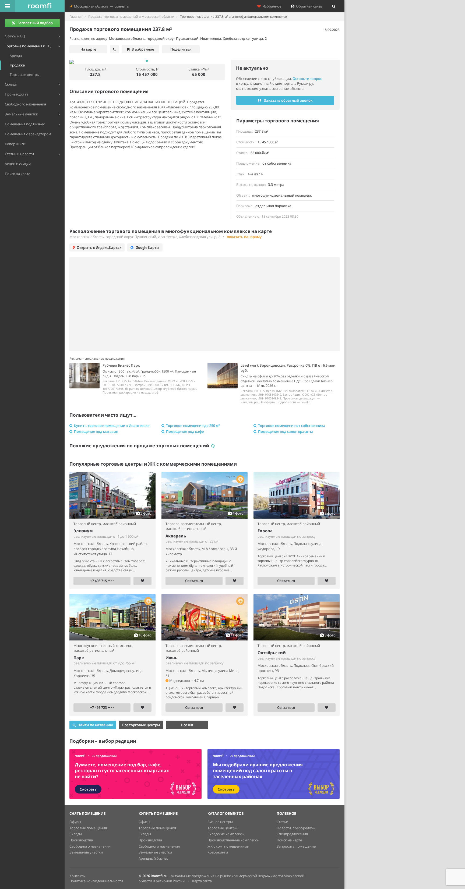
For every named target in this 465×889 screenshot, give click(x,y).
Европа (265, 530)
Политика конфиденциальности (96, 881)
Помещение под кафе (185, 431)
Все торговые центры (141, 724)
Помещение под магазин (96, 431)
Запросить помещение (296, 846)
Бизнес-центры (220, 821)
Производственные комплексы (233, 840)
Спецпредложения (292, 833)
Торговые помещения (88, 828)
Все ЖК (187, 724)
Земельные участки (86, 852)
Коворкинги (217, 852)
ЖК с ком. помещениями (228, 846)
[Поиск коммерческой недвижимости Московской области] (40, 6)
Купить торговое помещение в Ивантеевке (111, 425)
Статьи (282, 821)
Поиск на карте (289, 840)
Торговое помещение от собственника (291, 425)
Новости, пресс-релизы (296, 828)
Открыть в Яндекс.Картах (99, 247)
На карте (88, 49)
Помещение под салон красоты (285, 431)
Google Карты (147, 247)
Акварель (175, 536)
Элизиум (83, 530)
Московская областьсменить (100, 6)
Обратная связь (308, 6)
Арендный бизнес (153, 858)
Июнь (171, 657)
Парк (78, 657)
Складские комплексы (225, 833)
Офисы (75, 821)
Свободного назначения (90, 846)
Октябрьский (272, 652)
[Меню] (7, 6)
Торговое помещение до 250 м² (193, 425)
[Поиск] (333, 6)
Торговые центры (222, 828)
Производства (81, 840)
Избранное (271, 6)
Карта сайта (202, 881)
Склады (75, 833)
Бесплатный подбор (35, 22)
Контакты (77, 875)
